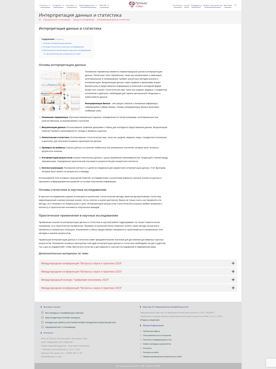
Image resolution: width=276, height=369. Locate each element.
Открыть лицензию (150, 320)
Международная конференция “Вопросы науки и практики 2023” (81, 288)
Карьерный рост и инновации (60, 327)
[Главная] (40, 19)
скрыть (59, 39)
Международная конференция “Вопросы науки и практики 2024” (81, 263)
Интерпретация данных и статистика (113, 19)
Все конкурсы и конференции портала (64, 312)
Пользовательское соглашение (157, 335)
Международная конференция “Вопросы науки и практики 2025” (81, 271)
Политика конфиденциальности (157, 339)
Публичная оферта (151, 331)
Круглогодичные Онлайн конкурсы (62, 317)
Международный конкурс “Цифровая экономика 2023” (75, 279)
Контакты (147, 348)
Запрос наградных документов (157, 344)
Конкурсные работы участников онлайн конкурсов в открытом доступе (80, 322)
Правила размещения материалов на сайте (162, 356)
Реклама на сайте (151, 352)
